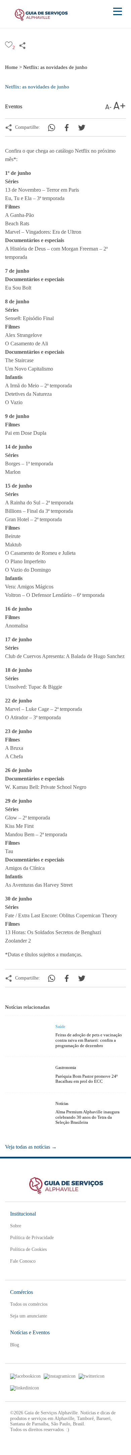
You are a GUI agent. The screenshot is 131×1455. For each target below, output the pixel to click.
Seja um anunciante (28, 1315)
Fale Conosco (23, 1261)
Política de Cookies (28, 1249)
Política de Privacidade (32, 1237)
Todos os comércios (28, 1304)
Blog (14, 1344)
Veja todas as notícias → (31, 1147)
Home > (13, 67)
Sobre (15, 1225)
